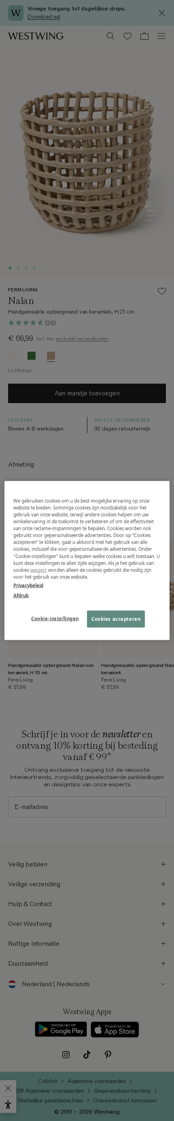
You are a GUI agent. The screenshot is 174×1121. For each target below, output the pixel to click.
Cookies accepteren (115, 619)
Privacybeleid (28, 585)
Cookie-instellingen (55, 618)
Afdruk (21, 595)
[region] (87, 560)
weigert (38, 570)
